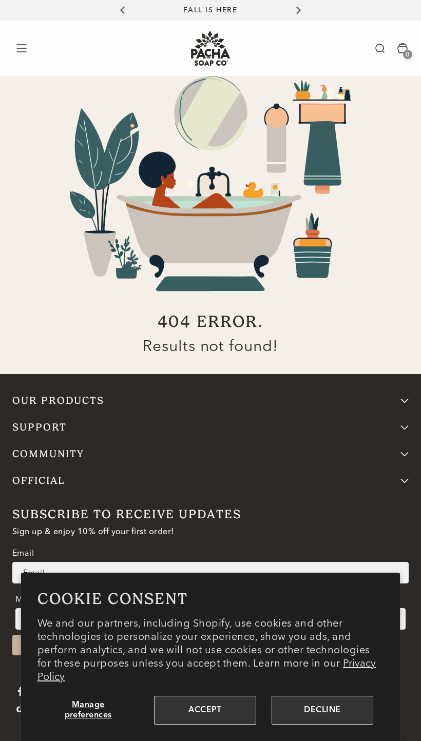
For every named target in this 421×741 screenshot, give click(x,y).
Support (39, 427)
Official (38, 480)
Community (48, 454)
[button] (380, 48)
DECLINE (322, 710)
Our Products (58, 400)
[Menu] (21, 48)
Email (23, 553)
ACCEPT (205, 710)
